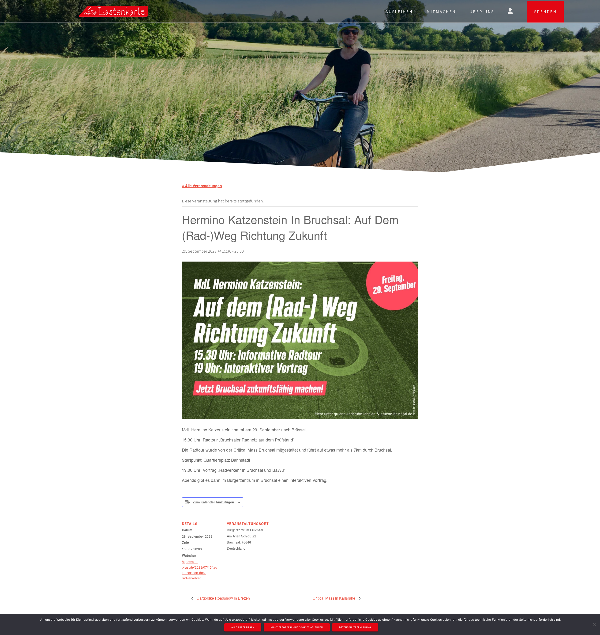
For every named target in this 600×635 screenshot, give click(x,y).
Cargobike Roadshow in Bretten (223, 598)
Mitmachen (441, 11)
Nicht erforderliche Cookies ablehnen (297, 627)
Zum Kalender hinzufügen (213, 502)
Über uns (481, 11)
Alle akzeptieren (242, 627)
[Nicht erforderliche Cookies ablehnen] (594, 624)
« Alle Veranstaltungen (202, 185)
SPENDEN (545, 11)
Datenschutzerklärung (355, 627)
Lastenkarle (85, 11)
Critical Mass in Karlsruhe (334, 598)
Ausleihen (399, 11)
